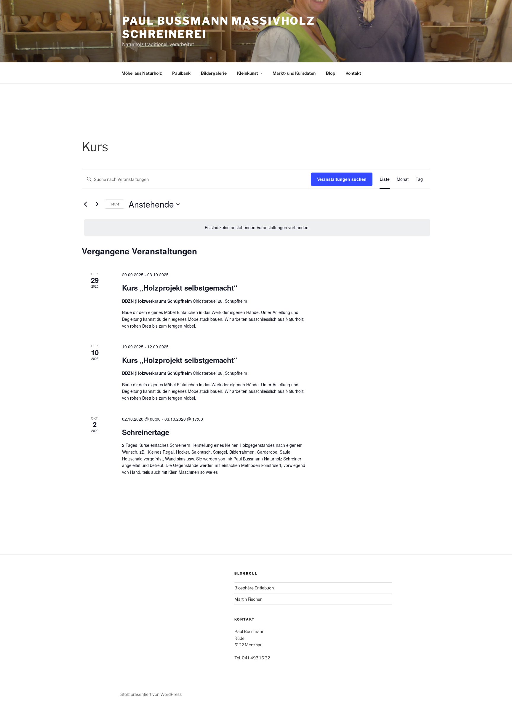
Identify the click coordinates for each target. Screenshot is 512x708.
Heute (114, 203)
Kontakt (353, 73)
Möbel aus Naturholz (141, 73)
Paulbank (181, 73)
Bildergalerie (214, 73)
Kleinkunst (247, 73)
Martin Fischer (248, 599)
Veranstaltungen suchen (342, 179)
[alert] (257, 227)
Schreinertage (145, 432)
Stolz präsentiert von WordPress (151, 694)
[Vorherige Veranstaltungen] (85, 204)
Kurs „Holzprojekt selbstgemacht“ (179, 288)
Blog (330, 73)
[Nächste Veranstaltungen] (96, 204)
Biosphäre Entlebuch (254, 587)
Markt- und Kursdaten (294, 73)
